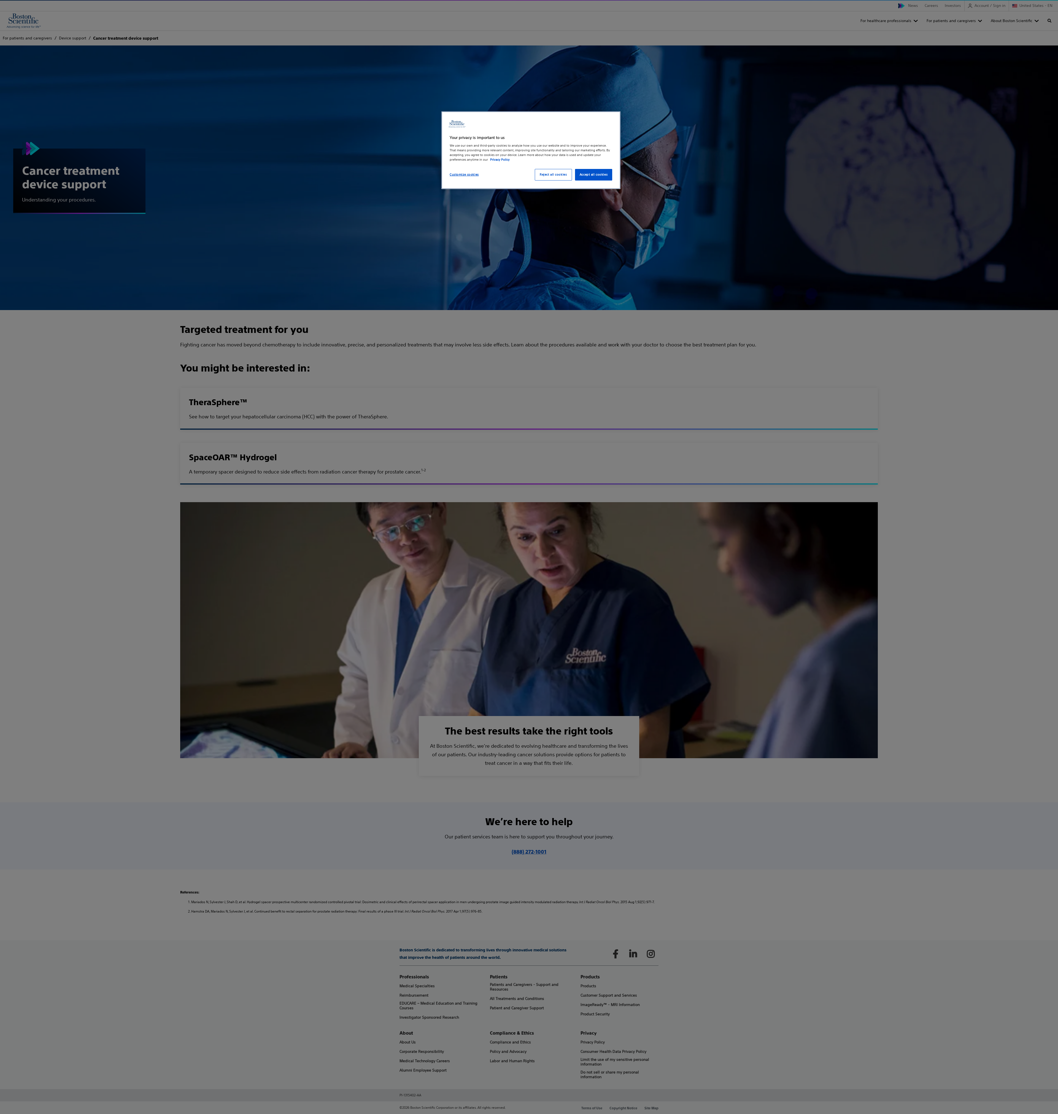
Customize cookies (464, 174)
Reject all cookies (553, 174)
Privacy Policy (500, 159)
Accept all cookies (594, 174)
